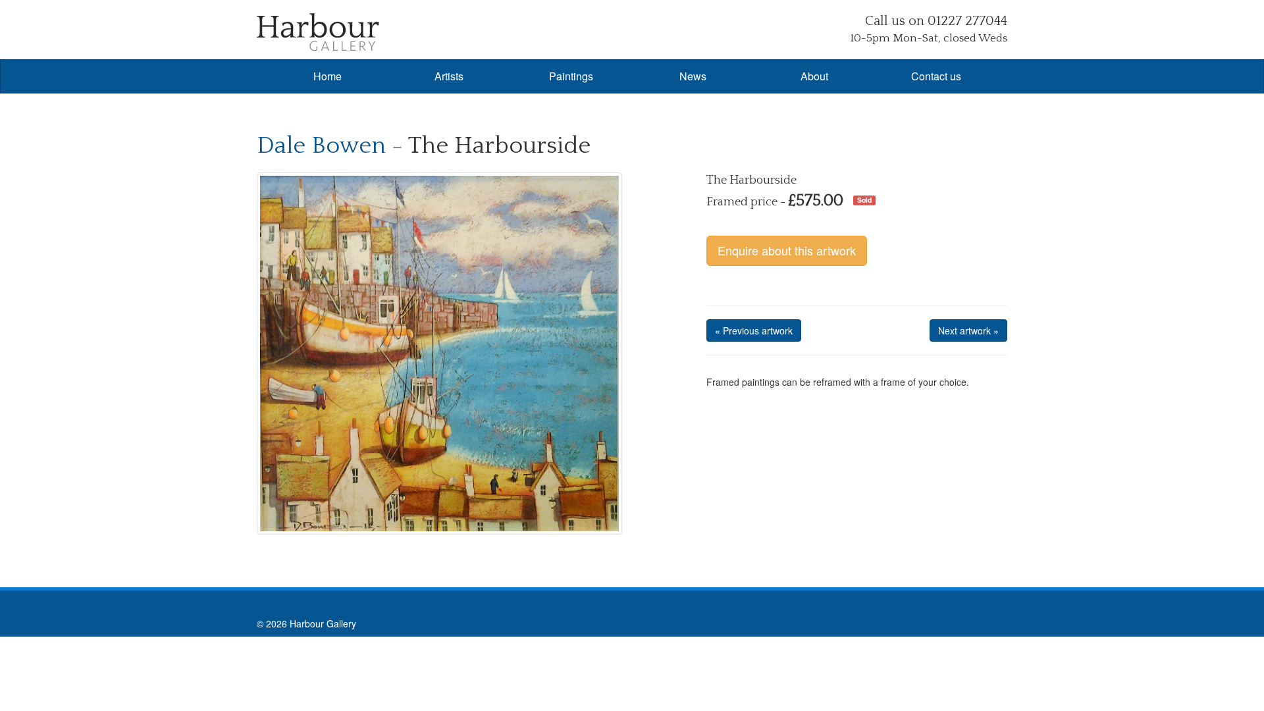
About (814, 76)
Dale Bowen (321, 145)
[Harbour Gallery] (318, 30)
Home (327, 76)
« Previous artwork (754, 330)
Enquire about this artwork (787, 250)
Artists (448, 76)
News (692, 76)
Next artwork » (968, 330)
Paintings (571, 76)
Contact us (936, 76)
